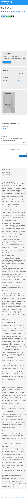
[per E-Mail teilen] (12, 16)
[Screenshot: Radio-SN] (9, 102)
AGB (20, 497)
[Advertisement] (14, 33)
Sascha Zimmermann (19, 11)
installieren (7, 62)
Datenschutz (24, 497)
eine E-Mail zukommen (8, 59)
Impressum (16, 497)
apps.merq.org (6, 2)
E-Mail (18, 80)
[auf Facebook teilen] (2, 16)
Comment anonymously (21, 159)
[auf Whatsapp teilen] (9, 16)
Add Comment (23, 155)
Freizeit (19, 77)
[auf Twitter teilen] (5, 16)
